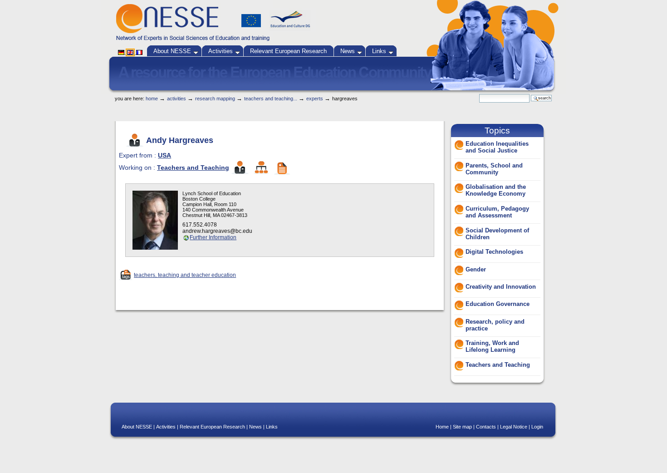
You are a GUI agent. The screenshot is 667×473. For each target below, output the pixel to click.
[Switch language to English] (131, 52)
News (347, 51)
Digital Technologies (494, 251)
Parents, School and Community (494, 169)
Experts (314, 98)
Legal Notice (513, 426)
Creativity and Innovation (501, 286)
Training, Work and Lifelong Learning (492, 346)
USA (164, 155)
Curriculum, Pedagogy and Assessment (497, 212)
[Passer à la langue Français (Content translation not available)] (139, 52)
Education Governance (498, 304)
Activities (220, 51)
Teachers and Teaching (193, 167)
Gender (476, 269)
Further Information (213, 237)
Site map (462, 426)
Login (537, 426)
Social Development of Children (497, 234)
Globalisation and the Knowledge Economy (496, 190)
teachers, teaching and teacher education (185, 275)
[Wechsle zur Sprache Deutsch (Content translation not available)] (122, 52)
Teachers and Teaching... (270, 98)
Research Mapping (215, 98)
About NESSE (172, 51)
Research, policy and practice (495, 325)
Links (379, 51)
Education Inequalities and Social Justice (497, 147)
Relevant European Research (288, 51)
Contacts (486, 426)
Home (152, 98)
